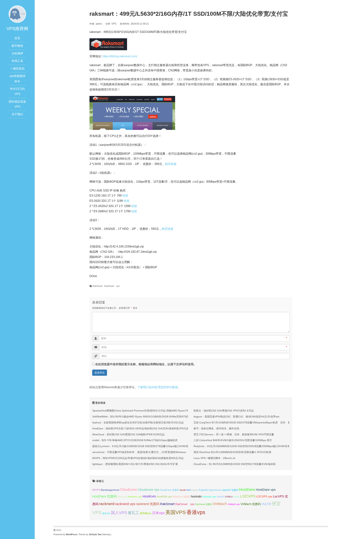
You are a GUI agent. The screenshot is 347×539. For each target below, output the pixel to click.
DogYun (194, 490)
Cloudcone (128, 489)
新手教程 (17, 45)
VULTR (266, 504)
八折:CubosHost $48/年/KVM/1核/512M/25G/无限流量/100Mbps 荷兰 (233, 440)
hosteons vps (135, 496)
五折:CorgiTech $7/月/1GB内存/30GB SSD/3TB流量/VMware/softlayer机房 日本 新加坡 (244, 422)
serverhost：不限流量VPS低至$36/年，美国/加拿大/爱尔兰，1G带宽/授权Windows (139, 452)
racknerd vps (125, 504)
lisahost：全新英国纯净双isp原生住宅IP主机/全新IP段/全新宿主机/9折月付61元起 (138, 422)
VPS (114, 23)
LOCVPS (248, 496)
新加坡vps (145, 513)
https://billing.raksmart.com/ (119, 56)
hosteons (122, 496)
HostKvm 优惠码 (181, 496)
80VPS (96, 490)
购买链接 (171, 163)
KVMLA (229, 496)
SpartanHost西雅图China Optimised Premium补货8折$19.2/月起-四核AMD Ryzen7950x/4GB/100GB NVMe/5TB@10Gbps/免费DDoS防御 (170, 410)
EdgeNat (203, 490)
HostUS (220, 496)
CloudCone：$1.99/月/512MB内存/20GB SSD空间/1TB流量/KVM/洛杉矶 (235, 464)
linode (236, 496)
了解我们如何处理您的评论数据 (157, 387)
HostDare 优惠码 (104, 496)
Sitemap (106, 534)
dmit (188, 490)
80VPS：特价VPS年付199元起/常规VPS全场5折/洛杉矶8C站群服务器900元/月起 (138, 458)
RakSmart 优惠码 (203, 504)
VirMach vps (234, 504)
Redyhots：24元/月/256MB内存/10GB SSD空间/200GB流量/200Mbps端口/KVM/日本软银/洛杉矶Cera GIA (254, 446)
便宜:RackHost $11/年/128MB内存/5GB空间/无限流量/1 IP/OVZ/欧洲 (232, 452)
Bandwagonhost (110, 489)
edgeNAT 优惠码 (230, 490)
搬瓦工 (133, 513)
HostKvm (149, 496)
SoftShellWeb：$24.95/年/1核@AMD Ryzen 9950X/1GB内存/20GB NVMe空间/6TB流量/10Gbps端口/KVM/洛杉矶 (156, 416)
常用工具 (17, 60)
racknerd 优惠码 (147, 504)
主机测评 (17, 53)
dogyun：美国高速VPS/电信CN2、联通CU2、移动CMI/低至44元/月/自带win (236, 416)
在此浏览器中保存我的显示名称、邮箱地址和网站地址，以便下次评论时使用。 (145, 364)
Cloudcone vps (148, 489)
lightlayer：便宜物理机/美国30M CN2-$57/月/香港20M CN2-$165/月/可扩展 (135, 464)
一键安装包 (17, 68)
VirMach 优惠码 (251, 504)
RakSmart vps (112, 286)
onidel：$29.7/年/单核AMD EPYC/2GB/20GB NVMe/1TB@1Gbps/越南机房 (134, 440)
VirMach (220, 504)
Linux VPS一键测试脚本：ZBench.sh (214, 458)
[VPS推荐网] (17, 13)
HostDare (247, 489)
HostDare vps (266, 489)
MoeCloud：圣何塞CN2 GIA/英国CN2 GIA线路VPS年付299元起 (128, 434)
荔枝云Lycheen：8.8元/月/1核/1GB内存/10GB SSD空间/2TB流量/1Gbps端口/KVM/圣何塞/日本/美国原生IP (152, 446)
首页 (17, 38)
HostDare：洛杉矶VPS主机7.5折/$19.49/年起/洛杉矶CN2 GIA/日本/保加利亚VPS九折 (140, 428)
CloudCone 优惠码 (169, 490)
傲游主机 (106, 513)
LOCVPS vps (264, 496)
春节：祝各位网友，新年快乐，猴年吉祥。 (218, 428)
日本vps (158, 513)
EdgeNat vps (215, 490)
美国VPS (175, 512)
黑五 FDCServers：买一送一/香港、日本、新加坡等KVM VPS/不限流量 (234, 434)
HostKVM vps (164, 496)
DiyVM (183, 490)
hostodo (196, 496)
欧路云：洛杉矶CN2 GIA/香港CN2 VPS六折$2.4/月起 (224, 410)
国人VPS (119, 512)
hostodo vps (209, 496)
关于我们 (17, 114)
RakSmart (97, 286)
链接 (125, 195)
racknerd (106, 504)
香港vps (196, 512)
